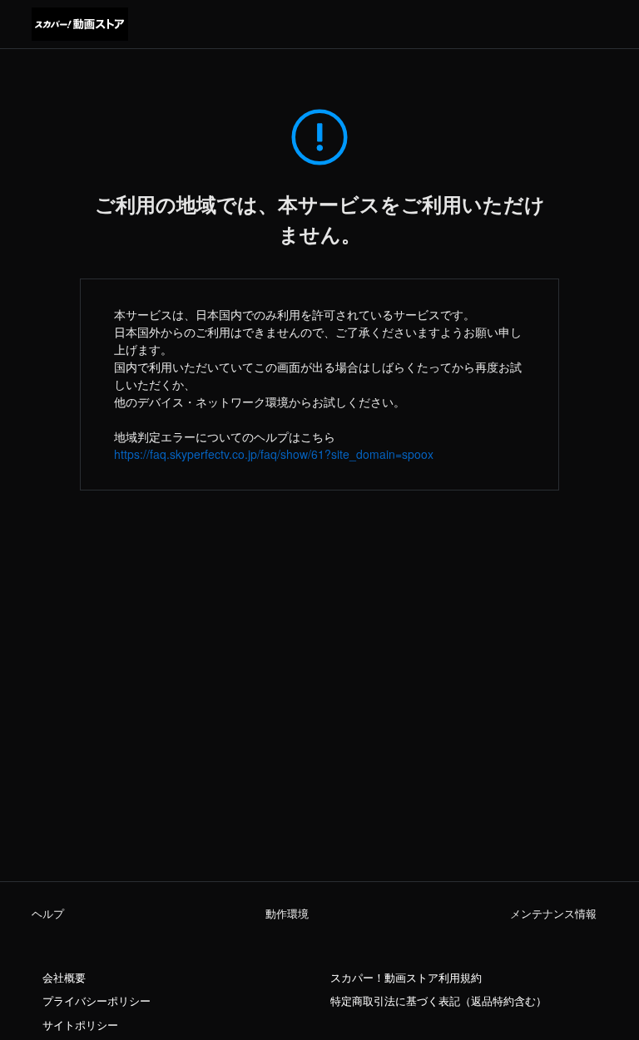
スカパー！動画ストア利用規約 (406, 977)
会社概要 (64, 977)
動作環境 (287, 913)
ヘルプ (48, 913)
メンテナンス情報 (553, 913)
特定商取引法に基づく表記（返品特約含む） (438, 1000)
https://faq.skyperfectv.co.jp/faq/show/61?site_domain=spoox (273, 454)
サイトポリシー (80, 1025)
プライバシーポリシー (96, 1000)
